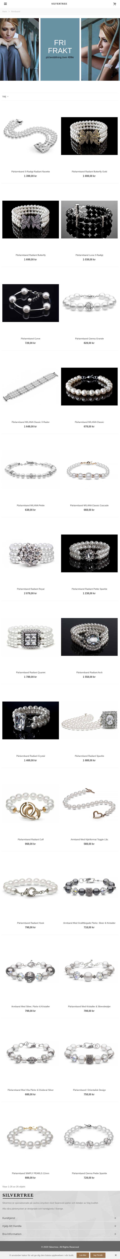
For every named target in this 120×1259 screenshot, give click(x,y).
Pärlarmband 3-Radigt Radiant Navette (30, 171)
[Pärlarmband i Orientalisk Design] (89, 1054)
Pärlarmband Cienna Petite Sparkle (89, 1173)
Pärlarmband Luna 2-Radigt (89, 255)
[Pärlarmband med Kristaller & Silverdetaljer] (89, 971)
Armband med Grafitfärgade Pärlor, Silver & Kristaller (89, 923)
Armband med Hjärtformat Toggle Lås (89, 839)
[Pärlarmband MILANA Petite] (30, 470)
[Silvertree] (60, 3)
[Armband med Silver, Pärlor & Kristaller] (30, 971)
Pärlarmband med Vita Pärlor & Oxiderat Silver (31, 1090)
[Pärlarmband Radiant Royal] (30, 553)
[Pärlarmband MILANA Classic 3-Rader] (30, 386)
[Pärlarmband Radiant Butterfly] (30, 219)
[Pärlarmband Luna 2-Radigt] (89, 219)
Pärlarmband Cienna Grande (89, 338)
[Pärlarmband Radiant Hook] (30, 887)
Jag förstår (98, 1255)
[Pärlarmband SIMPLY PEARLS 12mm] (30, 1138)
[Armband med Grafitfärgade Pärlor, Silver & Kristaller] (89, 887)
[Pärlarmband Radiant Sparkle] (89, 720)
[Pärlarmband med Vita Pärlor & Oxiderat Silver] (30, 1054)
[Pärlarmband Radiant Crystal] (30, 720)
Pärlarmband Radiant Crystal (30, 756)
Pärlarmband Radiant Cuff (31, 839)
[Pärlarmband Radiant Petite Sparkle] (89, 553)
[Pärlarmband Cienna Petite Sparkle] (89, 1138)
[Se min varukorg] (115, 4)
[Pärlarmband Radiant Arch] (89, 637)
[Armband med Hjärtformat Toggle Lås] (89, 804)
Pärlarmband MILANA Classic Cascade (89, 505)
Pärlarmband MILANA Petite (31, 505)
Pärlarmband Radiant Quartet (30, 672)
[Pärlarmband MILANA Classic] (89, 386)
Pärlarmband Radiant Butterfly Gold (89, 171)
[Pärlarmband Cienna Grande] (89, 303)
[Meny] (5, 4)
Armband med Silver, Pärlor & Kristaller (30, 1006)
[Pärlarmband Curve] (30, 303)
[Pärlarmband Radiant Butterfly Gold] (89, 136)
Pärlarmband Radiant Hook (30, 923)
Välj (4, 96)
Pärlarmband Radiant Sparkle (89, 756)
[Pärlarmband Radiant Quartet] (30, 637)
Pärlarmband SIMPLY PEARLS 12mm (30, 1173)
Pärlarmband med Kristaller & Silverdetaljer (89, 1006)
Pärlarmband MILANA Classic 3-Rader (31, 422)
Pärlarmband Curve (30, 338)
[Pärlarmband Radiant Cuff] (30, 804)
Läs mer (82, 1255)
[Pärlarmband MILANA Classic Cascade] (89, 470)
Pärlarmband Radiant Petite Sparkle (89, 589)
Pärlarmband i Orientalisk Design (89, 1090)
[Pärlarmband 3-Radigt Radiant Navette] (30, 136)
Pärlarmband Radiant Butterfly (31, 255)
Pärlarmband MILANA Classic (89, 422)
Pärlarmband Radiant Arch (89, 672)
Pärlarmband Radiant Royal (30, 589)
